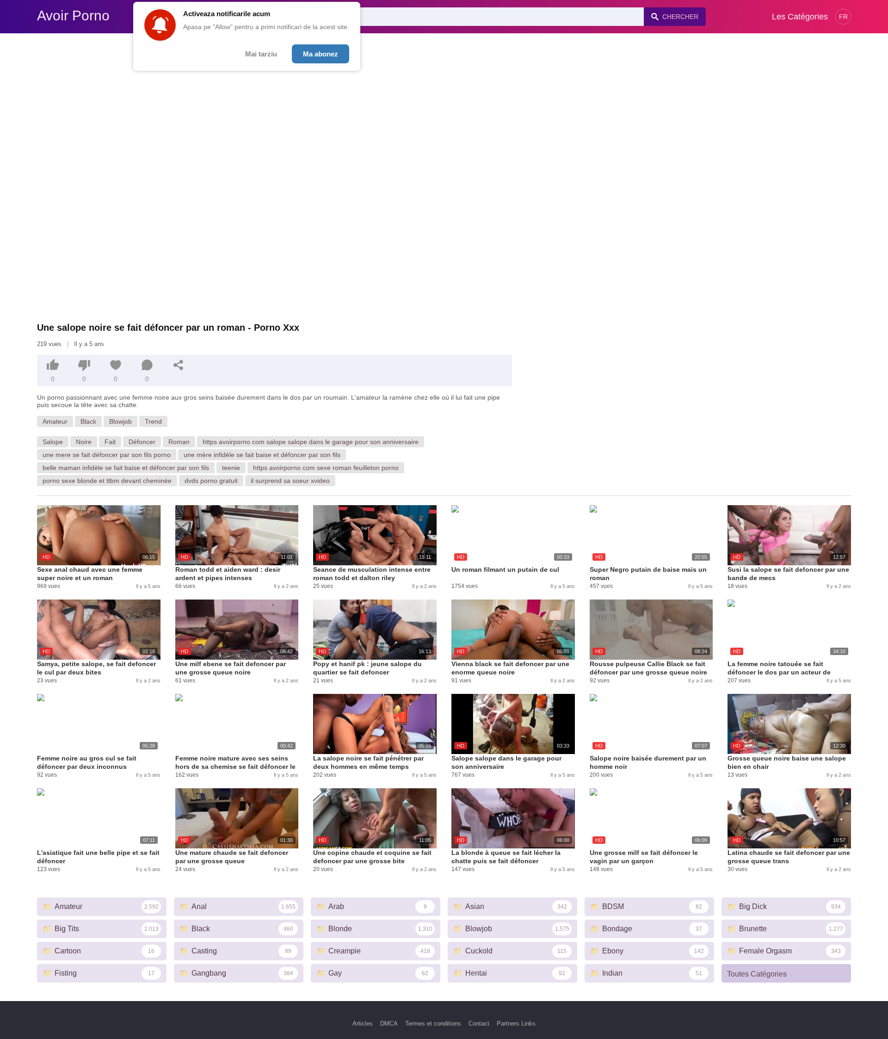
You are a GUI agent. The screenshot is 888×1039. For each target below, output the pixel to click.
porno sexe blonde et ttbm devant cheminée (107, 480)
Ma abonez (320, 54)
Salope (53, 441)
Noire (84, 441)
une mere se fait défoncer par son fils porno (107, 454)
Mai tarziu (261, 54)
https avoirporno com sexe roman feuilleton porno (326, 467)
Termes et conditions (433, 1023)
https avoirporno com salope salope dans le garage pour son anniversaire (311, 441)
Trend (153, 421)
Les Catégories (800, 16)
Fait (110, 441)
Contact (479, 1023)
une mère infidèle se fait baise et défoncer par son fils (262, 454)
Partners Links (516, 1023)
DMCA (389, 1023)
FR (843, 16)
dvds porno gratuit (211, 480)
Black (88, 421)
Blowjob (120, 421)
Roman (179, 441)
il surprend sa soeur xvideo (290, 480)
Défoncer (142, 441)
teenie (231, 467)
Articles (362, 1023)
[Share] (178, 365)
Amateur (55, 421)
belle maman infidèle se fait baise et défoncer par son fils (126, 467)
